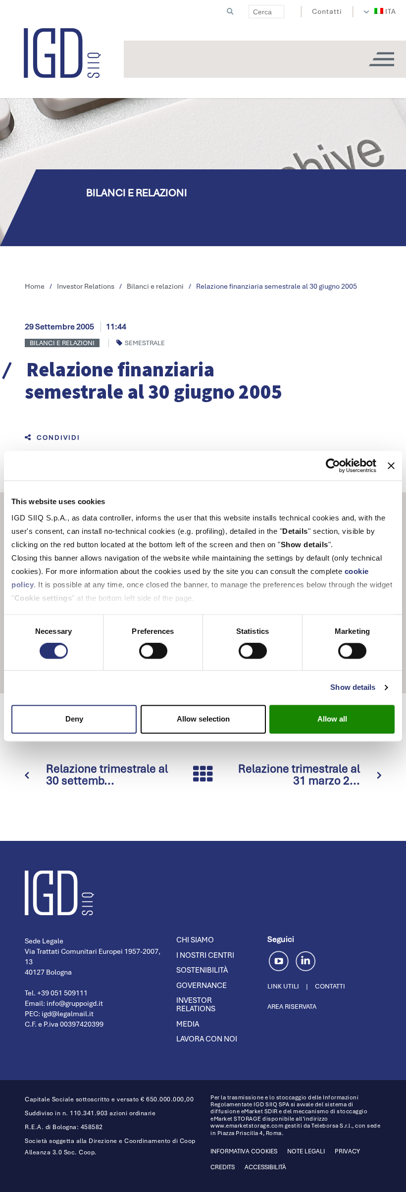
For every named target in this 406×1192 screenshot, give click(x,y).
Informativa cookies (243, 1151)
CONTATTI (330, 986)
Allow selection (203, 719)
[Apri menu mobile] (381, 59)
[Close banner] (391, 465)
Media (187, 1024)
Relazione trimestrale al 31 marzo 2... (299, 774)
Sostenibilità (202, 970)
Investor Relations (195, 1004)
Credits (222, 1167)
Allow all (332, 719)
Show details (352, 687)
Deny (74, 719)
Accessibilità (265, 1167)
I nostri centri (205, 955)
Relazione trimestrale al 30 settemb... (107, 774)
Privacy (347, 1151)
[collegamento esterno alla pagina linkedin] (305, 959)
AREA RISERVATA (291, 1006)
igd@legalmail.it (68, 1013)
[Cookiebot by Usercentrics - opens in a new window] (333, 465)
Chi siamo (195, 940)
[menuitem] (385, 11)
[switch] (153, 651)
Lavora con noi (206, 1039)
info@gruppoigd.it (75, 1003)
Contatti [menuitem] (327, 11)
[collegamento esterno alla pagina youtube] (280, 959)
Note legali (306, 1151)
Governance (201, 985)
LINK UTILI (283, 986)
